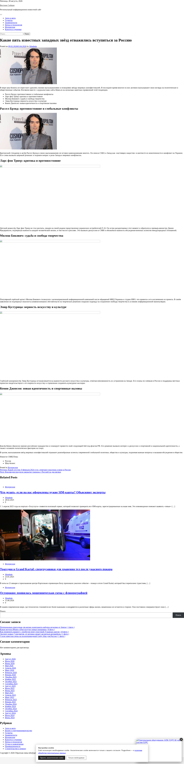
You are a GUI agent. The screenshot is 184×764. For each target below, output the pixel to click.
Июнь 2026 (10, 663)
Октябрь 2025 (11, 681)
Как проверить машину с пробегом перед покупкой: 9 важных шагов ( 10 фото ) (34, 632)
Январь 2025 (10, 702)
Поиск (3, 611)
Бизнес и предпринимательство (18, 731)
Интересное (10, 27)
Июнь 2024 (10, 718)
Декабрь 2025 (11, 677)
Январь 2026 (10, 675)
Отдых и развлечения (14, 744)
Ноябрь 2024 (10, 706)
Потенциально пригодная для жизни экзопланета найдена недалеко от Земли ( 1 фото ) (37, 627)
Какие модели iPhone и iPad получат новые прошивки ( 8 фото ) (27, 629)
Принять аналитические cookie (51, 758)
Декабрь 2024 (11, 704)
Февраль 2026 (11, 672)
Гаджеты (9, 20)
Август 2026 (10, 659)
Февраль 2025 (11, 700)
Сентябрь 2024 (11, 711)
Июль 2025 (9, 688)
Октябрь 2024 (11, 709)
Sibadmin (33, 46)
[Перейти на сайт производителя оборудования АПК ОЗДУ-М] (159, 750)
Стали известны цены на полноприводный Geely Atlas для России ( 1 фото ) (32, 636)
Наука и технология (13, 25)
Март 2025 (9, 697)
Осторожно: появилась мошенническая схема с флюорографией (43, 592)
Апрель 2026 (10, 668)
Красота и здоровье (13, 29)
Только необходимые (76, 758)
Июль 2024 (9, 715)
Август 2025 (10, 686)
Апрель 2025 (10, 695)
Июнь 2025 (10, 691)
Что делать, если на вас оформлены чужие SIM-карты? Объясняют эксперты (53, 492)
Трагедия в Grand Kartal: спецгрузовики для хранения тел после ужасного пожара (56, 569)
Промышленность (12, 746)
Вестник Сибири (7, 5)
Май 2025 (9, 693)
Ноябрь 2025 (10, 679)
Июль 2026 (9, 661)
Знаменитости (11, 23)
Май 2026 (9, 666)
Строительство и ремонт (15, 749)
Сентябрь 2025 (11, 684)
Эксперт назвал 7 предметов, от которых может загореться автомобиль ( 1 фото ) (34, 634)
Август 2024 (10, 713)
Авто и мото (10, 18)
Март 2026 (9, 670)
